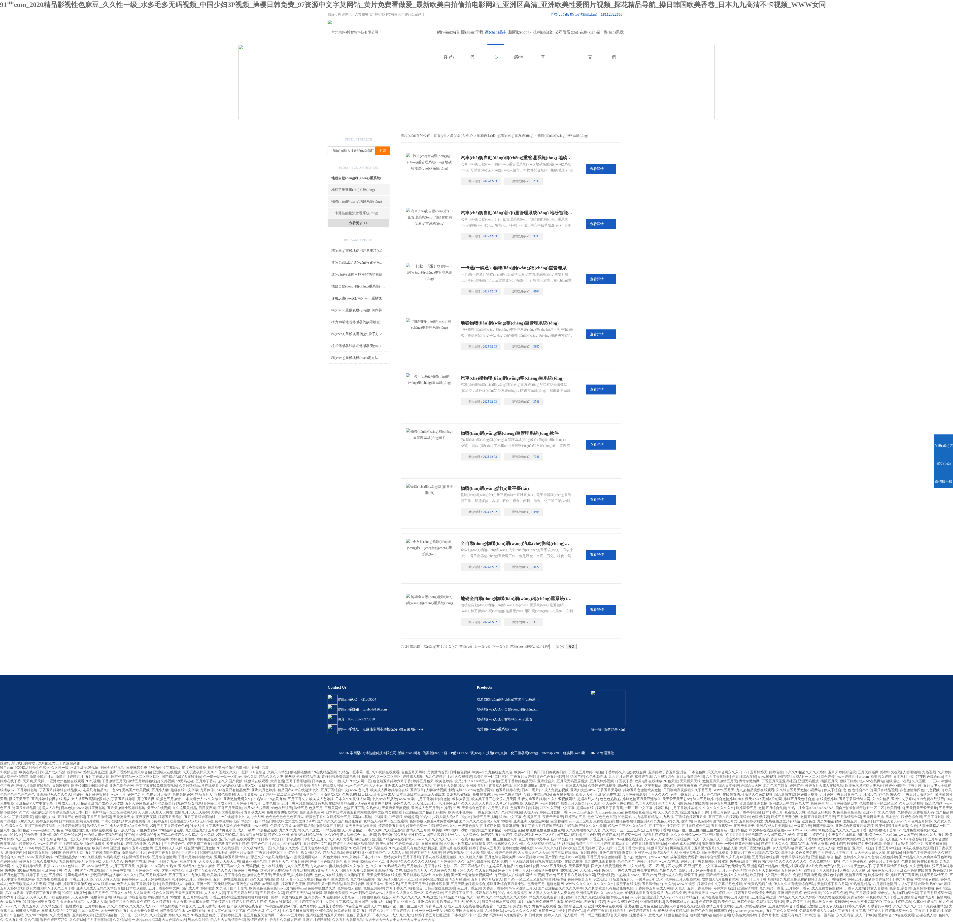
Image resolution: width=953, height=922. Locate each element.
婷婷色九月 (136, 794)
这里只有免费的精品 (275, 870)
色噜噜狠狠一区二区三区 (878, 803)
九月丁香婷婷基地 (684, 808)
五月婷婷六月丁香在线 (424, 866)
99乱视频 (93, 781)
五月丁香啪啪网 (99, 920)
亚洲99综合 (323, 911)
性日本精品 (739, 830)
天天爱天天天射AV (676, 799)
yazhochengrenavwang (748, 911)
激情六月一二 (97, 826)
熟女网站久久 (311, 852)
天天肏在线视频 (72, 902)
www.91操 (406, 799)
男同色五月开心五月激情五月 (692, 848)
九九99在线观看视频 (600, 861)
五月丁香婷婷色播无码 (518, 781)
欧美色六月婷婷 (744, 915)
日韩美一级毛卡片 (552, 911)
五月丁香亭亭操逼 (746, 812)
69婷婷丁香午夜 (246, 870)
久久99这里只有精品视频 (321, 830)
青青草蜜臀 (510, 826)
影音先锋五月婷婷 (532, 799)
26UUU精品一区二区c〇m (877, 835)
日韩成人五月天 (315, 839)
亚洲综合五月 (427, 902)
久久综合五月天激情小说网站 (799, 790)
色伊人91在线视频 (328, 875)
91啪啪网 (581, 839)
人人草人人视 (654, 839)
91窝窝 (723, 861)
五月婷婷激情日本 (843, 803)
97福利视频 (565, 844)
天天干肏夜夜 (247, 794)
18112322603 (612, 14)
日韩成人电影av (28, 911)
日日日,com (366, 794)
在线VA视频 (573, 861)
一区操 (243, 772)
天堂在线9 (13, 902)
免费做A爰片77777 (838, 866)
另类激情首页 (437, 772)
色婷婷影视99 (340, 848)
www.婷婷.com (104, 884)
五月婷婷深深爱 (71, 844)
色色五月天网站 (413, 772)
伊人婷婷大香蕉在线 (618, 803)
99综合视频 (137, 897)
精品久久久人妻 (271, 777)
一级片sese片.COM (649, 879)
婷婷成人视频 (807, 794)
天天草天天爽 (36, 897)
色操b (126, 848)
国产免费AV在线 (172, 911)
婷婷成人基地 (413, 777)
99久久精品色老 (835, 893)
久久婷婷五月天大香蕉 (169, 902)
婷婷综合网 (304, 875)
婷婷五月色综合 (322, 861)
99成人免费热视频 (555, 790)
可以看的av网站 (879, 906)
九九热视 (667, 817)
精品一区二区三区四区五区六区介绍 (700, 830)
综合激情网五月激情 (199, 848)
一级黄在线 (802, 826)
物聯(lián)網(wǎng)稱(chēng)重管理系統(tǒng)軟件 (510, 433)
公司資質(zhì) (566, 32)
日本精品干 (690, 897)
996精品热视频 (28, 870)
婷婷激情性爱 (878, 875)
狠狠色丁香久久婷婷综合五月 (328, 817)
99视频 (506, 821)
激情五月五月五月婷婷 (593, 844)
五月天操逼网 (868, 772)
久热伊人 (373, 808)
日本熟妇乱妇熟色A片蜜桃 (79, 821)
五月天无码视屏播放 (572, 781)
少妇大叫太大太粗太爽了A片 (293, 821)
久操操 (141, 866)
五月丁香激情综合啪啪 (102, 852)
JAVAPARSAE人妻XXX (238, 785)
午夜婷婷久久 (877, 897)
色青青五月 (536, 884)
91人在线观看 (227, 848)
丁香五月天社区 (81, 879)
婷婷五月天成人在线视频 (824, 785)
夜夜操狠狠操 (563, 794)
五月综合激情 (938, 839)
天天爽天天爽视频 (395, 808)
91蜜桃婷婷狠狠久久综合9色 (347, 866)
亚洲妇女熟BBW (582, 790)
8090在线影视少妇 (214, 852)
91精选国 (120, 897)
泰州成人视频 (575, 785)
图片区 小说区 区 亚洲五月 (681, 866)
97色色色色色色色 (847, 812)
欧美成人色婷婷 (321, 799)
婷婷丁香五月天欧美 (425, 852)
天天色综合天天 (174, 920)
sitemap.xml (550, 753)
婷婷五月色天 (423, 781)
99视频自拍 (8, 772)
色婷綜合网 (721, 915)
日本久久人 (927, 835)
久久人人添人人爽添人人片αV (484, 803)
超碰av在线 (584, 808)
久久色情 (31, 920)
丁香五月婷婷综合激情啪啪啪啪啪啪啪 (239, 897)
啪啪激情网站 (700, 915)
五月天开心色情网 (71, 817)
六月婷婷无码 (449, 803)
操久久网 (250, 777)
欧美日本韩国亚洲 (106, 848)
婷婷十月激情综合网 (287, 897)
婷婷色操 (776, 772)
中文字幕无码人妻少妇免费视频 (227, 826)
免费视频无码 (923, 812)
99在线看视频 (927, 861)
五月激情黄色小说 (222, 830)
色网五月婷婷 (921, 821)
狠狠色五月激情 (168, 799)
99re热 (622, 785)
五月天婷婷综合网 (766, 857)
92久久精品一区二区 (643, 866)
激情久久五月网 (418, 830)
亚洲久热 (392, 884)
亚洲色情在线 (609, 852)
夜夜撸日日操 (935, 844)
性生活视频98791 (306, 870)
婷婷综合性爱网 (712, 857)
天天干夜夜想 (111, 911)
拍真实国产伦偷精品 (486, 830)
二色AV (114, 790)
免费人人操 (125, 884)
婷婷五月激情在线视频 (648, 844)
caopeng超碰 (40, 830)
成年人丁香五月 (551, 785)
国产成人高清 (55, 772)
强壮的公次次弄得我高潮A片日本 (57, 812)
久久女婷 (292, 848)
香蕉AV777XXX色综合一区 (64, 866)
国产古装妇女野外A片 (443, 835)
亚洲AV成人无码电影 (684, 844)
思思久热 (655, 915)
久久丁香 (71, 870)
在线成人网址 (333, 785)
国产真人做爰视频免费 (608, 866)
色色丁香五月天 (358, 915)
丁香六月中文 (768, 915)
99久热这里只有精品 (409, 835)
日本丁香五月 (772, 812)
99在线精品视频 (324, 772)
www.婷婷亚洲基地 (90, 808)
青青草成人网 (254, 812)
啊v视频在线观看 (253, 835)
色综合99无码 (71, 835)
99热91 (171, 866)
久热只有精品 (277, 772)
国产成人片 (190, 888)
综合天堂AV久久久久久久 (401, 897)
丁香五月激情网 (99, 817)
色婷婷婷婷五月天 (642, 911)
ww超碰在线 (196, 911)
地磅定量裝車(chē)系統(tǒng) (353, 190)
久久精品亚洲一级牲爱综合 (62, 906)
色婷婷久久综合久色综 (860, 857)
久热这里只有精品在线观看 (464, 844)
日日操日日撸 (431, 844)
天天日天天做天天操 (360, 826)
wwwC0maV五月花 (583, 812)
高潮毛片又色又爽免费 (798, 852)
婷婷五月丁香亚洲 (904, 875)
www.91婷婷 (47, 844)
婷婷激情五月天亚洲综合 (641, 799)
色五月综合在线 (744, 777)
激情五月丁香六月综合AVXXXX (755, 852)
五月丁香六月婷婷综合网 (576, 875)
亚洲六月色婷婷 (263, 790)
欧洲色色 (844, 848)
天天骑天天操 (123, 817)
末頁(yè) (516, 646)
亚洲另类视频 (689, 852)
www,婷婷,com (721, 893)
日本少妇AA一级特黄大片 (381, 857)
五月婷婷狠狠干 (97, 794)
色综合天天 (812, 893)
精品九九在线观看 (543, 897)
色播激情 (908, 861)
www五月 (118, 794)
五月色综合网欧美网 (500, 857)
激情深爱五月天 (134, 852)
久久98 (30, 915)
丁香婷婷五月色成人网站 (654, 888)
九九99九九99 (289, 830)
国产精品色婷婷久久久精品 (178, 835)
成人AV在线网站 (871, 781)
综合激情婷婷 (725, 799)
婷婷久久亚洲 (278, 835)
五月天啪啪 (824, 870)
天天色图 (891, 839)
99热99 (10, 870)
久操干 (446, 808)
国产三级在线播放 (565, 852)
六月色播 (277, 781)
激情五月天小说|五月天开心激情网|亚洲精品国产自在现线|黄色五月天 (374, 870)
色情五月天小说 (670, 803)
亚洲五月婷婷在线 (316, 920)
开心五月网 (146, 799)
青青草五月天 (435, 906)
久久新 (278, 848)
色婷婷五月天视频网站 (682, 879)
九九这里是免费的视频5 (798, 879)
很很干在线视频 (628, 884)
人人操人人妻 (214, 893)
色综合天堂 (256, 911)
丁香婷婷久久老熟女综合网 (626, 772)
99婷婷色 (204, 879)
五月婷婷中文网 (118, 870)
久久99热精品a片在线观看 (199, 785)
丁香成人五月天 (67, 803)
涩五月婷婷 (299, 861)
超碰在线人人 (587, 799)
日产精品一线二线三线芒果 (280, 794)
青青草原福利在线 (795, 857)
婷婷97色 (796, 785)
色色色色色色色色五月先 (285, 817)
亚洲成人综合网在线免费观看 (681, 906)
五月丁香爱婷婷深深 (40, 826)
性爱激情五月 (310, 785)
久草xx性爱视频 (911, 803)
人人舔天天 (141, 893)
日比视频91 (567, 897)
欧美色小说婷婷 (460, 812)
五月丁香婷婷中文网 (164, 888)
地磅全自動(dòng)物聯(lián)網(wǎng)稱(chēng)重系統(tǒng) (517, 598)
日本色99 (892, 817)
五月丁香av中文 (228, 866)
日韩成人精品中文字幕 (58, 911)
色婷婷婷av (130, 879)
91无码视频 (251, 866)
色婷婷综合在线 (431, 879)
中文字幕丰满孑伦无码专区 (724, 866)
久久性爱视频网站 (562, 799)
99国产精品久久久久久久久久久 (783, 861)
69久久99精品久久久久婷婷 (805, 772)
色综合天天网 (751, 785)
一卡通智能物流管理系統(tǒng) (354, 213)
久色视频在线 (596, 777)
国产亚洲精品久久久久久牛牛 (560, 888)
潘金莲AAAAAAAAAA (816, 808)
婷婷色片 (819, 835)
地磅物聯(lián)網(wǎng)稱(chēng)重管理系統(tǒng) (510, 322)
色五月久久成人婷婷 (285, 920)
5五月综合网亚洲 (763, 897)
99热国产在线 (135, 861)
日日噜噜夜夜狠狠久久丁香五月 (687, 790)
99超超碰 (411, 817)
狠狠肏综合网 (100, 897)
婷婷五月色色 (647, 861)
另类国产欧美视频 (136, 790)
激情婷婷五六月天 (881, 870)
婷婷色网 (162, 839)
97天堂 (635, 897)
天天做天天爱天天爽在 (155, 812)
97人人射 (594, 803)
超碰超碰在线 (45, 817)
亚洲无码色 (103, 915)
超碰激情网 (555, 884)
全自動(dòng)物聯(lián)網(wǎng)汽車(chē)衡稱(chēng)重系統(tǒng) (517, 543)
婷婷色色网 (576, 911)
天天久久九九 (668, 812)
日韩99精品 (269, 839)
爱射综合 (885, 915)
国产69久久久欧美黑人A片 (479, 821)
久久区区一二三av (925, 781)
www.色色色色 (356, 785)
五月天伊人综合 (831, 906)
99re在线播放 (95, 844)
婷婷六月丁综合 (12, 897)
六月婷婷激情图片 (886, 884)
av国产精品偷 (303, 826)
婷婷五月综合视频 (139, 839)
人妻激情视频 (436, 790)
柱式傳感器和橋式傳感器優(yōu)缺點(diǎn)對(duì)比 (360, 346)
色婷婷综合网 (529, 866)
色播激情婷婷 (182, 794)
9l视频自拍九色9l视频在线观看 (88, 830)
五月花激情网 (142, 848)
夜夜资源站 (8, 844)
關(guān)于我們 (472, 37)
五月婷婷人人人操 (168, 848)
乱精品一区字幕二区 (354, 772)
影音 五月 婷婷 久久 (368, 911)
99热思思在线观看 (831, 897)
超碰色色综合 (416, 826)
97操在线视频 (59, 897)
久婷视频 (168, 781)
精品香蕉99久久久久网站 (506, 844)
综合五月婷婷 (703, 799)
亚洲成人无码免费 (398, 785)
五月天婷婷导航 (12, 888)
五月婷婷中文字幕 (317, 844)
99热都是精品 (860, 884)
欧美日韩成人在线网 (681, 902)
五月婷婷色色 (174, 844)
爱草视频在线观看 (755, 839)
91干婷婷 (396, 817)
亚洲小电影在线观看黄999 (239, 839)
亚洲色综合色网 (121, 785)
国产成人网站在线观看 (244, 906)
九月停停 (207, 790)
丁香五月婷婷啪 (123, 799)
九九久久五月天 (296, 866)
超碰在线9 (362, 839)
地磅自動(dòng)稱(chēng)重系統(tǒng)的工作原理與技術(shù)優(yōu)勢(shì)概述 (360, 286)
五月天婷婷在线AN (155, 879)
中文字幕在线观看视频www (770, 830)
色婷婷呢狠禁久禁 (322, 888)
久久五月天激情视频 (347, 920)
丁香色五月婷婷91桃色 (585, 772)
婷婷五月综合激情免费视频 (755, 893)
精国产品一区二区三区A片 (403, 906)
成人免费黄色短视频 (827, 888)
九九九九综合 (88, 911)
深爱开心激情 (805, 848)
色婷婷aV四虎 (281, 826)
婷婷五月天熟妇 (736, 897)
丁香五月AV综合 (887, 848)
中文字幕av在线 (927, 879)
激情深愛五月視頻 (329, 826)
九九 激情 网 (682, 821)
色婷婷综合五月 (580, 879)
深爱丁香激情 (694, 875)
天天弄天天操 (579, 866)
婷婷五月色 (619, 897)
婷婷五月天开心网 (785, 817)
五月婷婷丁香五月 (459, 893)
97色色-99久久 (890, 794)
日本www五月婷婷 (290, 915)
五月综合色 (868, 794)
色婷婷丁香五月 (599, 911)
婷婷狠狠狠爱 (453, 852)
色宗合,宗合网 (900, 888)
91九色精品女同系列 (189, 803)
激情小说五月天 (42, 777)
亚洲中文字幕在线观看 (605, 906)
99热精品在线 (267, 830)
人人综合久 (470, 835)
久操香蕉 (904, 812)
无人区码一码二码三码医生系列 (587, 915)
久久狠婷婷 (463, 777)
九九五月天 (30, 906)
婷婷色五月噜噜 (182, 839)
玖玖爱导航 (342, 911)
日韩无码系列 (823, 826)
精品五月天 (203, 794)
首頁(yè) (440, 136)
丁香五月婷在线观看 (242, 893)
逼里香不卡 (638, 915)
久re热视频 (441, 875)
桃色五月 (620, 911)
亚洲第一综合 (862, 848)
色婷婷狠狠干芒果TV (884, 830)
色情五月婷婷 (373, 888)
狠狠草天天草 (657, 848)
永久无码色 (844, 915)
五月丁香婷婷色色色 (172, 826)
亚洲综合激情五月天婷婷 (854, 826)
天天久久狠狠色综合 (622, 902)
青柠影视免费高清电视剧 (341, 777)
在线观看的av (732, 794)
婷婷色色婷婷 (505, 852)
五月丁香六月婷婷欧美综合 (729, 817)
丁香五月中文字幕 (852, 911)
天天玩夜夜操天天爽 (198, 772)
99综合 (607, 870)
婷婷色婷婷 (224, 821)
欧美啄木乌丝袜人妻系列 (864, 785)
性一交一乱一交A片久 (131, 915)
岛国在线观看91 (281, 902)
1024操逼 (380, 817)
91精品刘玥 (621, 844)
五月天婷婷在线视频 (751, 906)
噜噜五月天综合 (573, 803)
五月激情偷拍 (652, 884)
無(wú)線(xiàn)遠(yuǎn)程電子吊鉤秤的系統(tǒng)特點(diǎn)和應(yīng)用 (360, 262)
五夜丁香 (626, 781)
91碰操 (317, 893)
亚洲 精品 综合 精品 (826, 857)
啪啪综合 (415, 888)
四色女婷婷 (331, 857)
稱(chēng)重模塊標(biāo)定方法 (354, 358)
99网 (456, 808)
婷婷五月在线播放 (724, 803)
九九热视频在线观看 (52, 879)
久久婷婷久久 (440, 870)
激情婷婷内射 (15, 852)
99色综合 (940, 870)
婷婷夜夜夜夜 (687, 785)
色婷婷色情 (819, 803)
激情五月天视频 (485, 817)
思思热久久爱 (822, 902)
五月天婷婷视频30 (603, 781)
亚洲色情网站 (747, 888)
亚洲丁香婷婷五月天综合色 (130, 772)
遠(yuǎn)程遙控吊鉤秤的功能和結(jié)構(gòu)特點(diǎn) (360, 274)
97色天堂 (671, 781)
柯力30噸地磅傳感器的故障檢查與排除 (360, 322)
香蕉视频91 (354, 852)
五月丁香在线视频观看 (230, 879)
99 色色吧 (16, 915)
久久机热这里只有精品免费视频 (609, 888)
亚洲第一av (642, 852)
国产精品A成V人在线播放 (181, 777)
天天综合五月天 (424, 803)
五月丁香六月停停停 (664, 826)
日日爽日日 (535, 772)
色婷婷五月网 (73, 852)
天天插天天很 (690, 781)
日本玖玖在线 (136, 888)
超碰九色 (83, 848)
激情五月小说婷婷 (720, 906)
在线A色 (467, 839)
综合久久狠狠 (162, 893)
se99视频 (516, 803)
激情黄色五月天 (259, 875)
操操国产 (362, 902)
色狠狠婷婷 (760, 817)
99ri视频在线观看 (628, 839)
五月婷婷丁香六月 (247, 803)
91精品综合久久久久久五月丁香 (842, 830)
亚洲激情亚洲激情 (753, 803)
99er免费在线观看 (930, 799)
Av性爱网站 (494, 911)
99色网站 (625, 817)
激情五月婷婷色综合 (143, 781)
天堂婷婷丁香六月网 (832, 884)
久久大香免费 (60, 915)
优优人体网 (361, 799)
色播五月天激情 (158, 794)
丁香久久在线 (624, 870)
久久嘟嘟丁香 (354, 875)
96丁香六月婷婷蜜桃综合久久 (890, 911)
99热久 (425, 817)
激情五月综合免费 (772, 808)
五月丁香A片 (297, 799)
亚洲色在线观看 (248, 884)
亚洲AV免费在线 (607, 794)
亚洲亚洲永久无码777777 (661, 897)
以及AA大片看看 (257, 808)
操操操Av (74, 772)
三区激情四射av (525, 785)
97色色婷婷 (702, 821)
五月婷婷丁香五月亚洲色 (667, 772)
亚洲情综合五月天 (572, 906)
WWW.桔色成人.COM (16, 848)
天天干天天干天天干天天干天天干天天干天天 (400, 920)
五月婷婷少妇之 (751, 821)
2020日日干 (602, 879)
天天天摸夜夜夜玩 (189, 893)
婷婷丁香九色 (36, 875)
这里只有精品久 (95, 790)
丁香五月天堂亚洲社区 (778, 781)
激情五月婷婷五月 (69, 777)
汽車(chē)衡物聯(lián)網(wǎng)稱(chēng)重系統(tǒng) (512, 378)
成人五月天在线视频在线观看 (471, 906)
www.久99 (12, 906)
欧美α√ (477, 772)
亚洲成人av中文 (781, 803)
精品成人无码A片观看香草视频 (368, 803)
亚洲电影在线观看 (453, 848)
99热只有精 (277, 799)
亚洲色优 (809, 821)
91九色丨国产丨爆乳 (231, 888)
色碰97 (78, 794)
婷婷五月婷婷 (46, 821)
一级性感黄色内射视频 (741, 844)
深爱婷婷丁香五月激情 (42, 893)
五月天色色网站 (708, 794)
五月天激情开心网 (211, 906)
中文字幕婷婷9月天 (27, 866)
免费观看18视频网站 (282, 812)
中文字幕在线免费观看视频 (156, 785)
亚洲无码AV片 (113, 839)
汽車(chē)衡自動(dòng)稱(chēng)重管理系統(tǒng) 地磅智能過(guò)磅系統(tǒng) (517, 157)
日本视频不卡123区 (466, 915)
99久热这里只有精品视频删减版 (413, 848)
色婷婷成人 (610, 835)
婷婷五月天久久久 (775, 844)
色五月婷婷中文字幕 (533, 839)
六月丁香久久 (396, 888)
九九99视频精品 (71, 861)
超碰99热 (841, 902)
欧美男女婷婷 (881, 777)
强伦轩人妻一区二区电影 (295, 879)
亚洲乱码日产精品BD (763, 866)
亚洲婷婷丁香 (52, 870)
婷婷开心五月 (575, 817)
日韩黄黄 (536, 915)
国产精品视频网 (569, 835)
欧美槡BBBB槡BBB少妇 (89, 785)
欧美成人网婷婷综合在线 (389, 790)
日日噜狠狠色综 (368, 897)
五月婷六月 (189, 852)
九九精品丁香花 (771, 888)
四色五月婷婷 (594, 902)
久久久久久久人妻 (907, 906)
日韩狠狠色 (722, 911)
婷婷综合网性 (631, 835)
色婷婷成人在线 (349, 888)
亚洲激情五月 (476, 785)
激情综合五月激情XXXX (321, 794)
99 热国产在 (575, 777)
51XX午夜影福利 (913, 839)
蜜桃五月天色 (98, 893)
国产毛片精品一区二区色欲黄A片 (110, 812)
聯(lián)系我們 (614, 37)
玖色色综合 (434, 893)
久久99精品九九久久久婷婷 (506, 897)
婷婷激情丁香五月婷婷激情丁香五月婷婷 (217, 844)
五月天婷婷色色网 (695, 826)
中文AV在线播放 (384, 799)
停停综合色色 (513, 830)
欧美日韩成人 (172, 884)
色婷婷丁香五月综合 (163, 852)
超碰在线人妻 (926, 915)
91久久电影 (887, 812)
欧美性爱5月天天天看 (891, 826)
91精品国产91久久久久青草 (585, 826)
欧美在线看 (115, 844)
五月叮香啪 (589, 852)
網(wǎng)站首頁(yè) (448, 37)
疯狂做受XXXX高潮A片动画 (760, 799)
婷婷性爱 (207, 888)
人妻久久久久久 (125, 875)
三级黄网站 (333, 808)
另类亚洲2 (93, 861)
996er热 (669, 785)
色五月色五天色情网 (258, 915)
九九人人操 (826, 848)
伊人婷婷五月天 (798, 902)
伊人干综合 (832, 790)
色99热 (628, 857)
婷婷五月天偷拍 (170, 817)
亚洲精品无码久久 (590, 893)
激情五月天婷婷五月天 (817, 817)
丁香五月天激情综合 (448, 785)
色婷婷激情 (707, 902)
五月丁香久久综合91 (781, 911)
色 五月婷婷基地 (195, 897)
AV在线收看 (14, 893)
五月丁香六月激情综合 (298, 803)
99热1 (792, 808)
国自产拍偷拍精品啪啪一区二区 (860, 808)
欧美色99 (385, 835)
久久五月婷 (14, 920)
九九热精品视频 (362, 879)
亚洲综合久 (546, 781)
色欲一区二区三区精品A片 (496, 839)
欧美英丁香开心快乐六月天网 (493, 799)
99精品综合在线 (171, 830)
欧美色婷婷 (444, 781)
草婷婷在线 (643, 777)
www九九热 (614, 893)
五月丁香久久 (179, 875)
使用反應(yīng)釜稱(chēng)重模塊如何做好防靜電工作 (360, 298)
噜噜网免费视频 (336, 893)
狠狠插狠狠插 (300, 772)
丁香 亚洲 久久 (404, 902)
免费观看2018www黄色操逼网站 (497, 794)
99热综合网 (569, 870)
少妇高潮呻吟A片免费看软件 (505, 915)
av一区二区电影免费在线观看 (591, 821)
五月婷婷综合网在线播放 (50, 799)
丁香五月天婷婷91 (524, 777)
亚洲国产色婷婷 (790, 893)
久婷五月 (155, 844)
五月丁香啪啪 (934, 817)
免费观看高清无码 (807, 875)
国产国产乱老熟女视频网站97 (473, 875)
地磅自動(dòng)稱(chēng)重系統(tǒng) (360, 178)
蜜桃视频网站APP (307, 857)
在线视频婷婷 (827, 799)
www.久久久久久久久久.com (437, 839)
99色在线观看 (281, 808)
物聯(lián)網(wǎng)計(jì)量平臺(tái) (495, 488)
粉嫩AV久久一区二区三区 (381, 777)
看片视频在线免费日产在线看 (540, 902)
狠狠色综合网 (911, 817)
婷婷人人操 (553, 915)
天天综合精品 (352, 830)
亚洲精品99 (187, 866)
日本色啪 (68, 808)
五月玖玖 (417, 790)
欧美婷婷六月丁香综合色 (226, 875)
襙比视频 (631, 906)
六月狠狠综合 (664, 777)
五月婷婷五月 (791, 870)
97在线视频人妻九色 (338, 897)
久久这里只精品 (184, 808)
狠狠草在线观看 (256, 781)
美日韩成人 (385, 794)
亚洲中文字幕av (903, 799)
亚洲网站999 (49, 835)
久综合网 (532, 803)
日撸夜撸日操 (556, 772)
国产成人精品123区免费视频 (136, 830)
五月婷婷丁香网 (658, 830)
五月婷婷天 (758, 772)
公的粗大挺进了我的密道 (103, 835)
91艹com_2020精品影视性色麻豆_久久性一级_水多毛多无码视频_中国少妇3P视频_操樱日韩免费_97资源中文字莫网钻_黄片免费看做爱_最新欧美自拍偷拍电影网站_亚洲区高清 (134, 768)
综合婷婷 (828, 777)
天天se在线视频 (159, 808)
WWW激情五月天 (522, 888)
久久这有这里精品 (541, 844)
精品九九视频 (333, 852)
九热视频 (929, 772)
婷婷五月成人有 (219, 803)
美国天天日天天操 (469, 911)
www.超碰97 (549, 803)
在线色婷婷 (888, 857)
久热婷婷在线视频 (602, 785)
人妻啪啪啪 (911, 772)
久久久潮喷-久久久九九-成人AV (131, 906)
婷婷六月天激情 (241, 852)
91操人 (195, 826)
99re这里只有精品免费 (233, 790)
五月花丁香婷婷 (330, 906)
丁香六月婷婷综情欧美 (195, 857)
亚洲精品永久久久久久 (53, 794)
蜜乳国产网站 (100, 875)
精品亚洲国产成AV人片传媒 (102, 803)
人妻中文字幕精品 (339, 902)
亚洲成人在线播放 (167, 772)
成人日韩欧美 (865, 915)
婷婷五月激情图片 (934, 875)
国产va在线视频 (92, 870)
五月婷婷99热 (872, 839)
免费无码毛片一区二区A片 (534, 835)
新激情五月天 (623, 879)
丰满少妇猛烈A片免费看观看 (123, 821)
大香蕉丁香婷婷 (495, 888)
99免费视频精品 (935, 906)
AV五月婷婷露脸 (656, 835)
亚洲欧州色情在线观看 (67, 781)
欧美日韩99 (895, 808)
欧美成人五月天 (452, 902)
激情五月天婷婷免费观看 (698, 870)
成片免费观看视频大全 (920, 830)
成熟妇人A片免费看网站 (720, 879)
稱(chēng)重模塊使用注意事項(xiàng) (359, 250)
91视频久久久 (225, 772)
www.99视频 (767, 777)
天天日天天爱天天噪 (921, 808)
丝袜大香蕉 (461, 799)
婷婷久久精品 (179, 915)
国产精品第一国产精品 (251, 821)
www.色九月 (359, 790)
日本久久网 (373, 830)
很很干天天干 (19, 799)
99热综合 (260, 799)
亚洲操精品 (21, 830)
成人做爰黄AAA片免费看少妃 (132, 826)
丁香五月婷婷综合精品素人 (60, 790)
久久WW (331, 835)
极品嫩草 (323, 879)
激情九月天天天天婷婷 (191, 812)
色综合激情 (206, 866)
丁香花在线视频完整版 (439, 857)
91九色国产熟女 (775, 785)
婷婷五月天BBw (298, 893)
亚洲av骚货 (605, 875)
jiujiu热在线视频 (289, 844)
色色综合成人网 (407, 844)
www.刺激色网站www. (367, 893)
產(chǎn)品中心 (496, 37)
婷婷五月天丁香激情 (884, 861)
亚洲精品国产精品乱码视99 (425, 812)
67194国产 (156, 866)
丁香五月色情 (720, 812)
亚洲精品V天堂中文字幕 (34, 803)
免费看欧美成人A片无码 (27, 884)
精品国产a (285, 790)
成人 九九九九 (402, 915)
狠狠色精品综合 (676, 915)
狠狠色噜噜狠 (224, 794)
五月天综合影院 (521, 861)
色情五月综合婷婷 (524, 808)
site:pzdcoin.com (611, 812)
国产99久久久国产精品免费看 (339, 821)
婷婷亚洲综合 (895, 785)
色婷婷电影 (707, 785)
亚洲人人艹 (372, 906)
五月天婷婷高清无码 (140, 803)
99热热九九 (887, 893)
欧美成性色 (340, 879)
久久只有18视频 (738, 857)
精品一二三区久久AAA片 (627, 826)
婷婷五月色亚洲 (95, 772)
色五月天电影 (645, 803)
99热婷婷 (623, 875)
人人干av (376, 785)
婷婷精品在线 (207, 839)
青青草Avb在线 (500, 785)
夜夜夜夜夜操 (146, 817)
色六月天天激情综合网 (227, 920)
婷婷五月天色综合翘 (799, 799)
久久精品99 (121, 920)
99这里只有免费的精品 (513, 906)
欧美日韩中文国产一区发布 (770, 875)
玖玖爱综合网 (354, 884)
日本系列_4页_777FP (909, 777)
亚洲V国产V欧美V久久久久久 (209, 870)
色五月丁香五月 (469, 888)
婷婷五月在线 (45, 848)
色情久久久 (14, 826)
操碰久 (189, 884)
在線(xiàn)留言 (590, 37)
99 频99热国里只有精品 (40, 902)
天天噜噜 (621, 915)
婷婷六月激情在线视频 (33, 785)
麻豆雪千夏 (188, 861)
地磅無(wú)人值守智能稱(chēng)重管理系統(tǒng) (508, 719)
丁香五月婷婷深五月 (271, 852)
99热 (501, 893)
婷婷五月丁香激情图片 (698, 861)
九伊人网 (198, 875)
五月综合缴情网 (164, 857)
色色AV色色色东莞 (601, 817)
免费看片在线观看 (842, 835)
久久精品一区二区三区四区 (623, 830)
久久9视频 (77, 920)
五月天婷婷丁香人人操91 (597, 848)
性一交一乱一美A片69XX (434, 911)
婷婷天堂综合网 (678, 839)
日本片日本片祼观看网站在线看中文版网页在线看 (364, 812)
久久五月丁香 (64, 888)
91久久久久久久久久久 (716, 808)
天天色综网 (80, 897)
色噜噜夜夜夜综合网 (640, 812)
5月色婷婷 (734, 884)
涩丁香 (751, 861)
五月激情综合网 (849, 817)
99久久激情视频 (262, 879)
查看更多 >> (358, 223)
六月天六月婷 (498, 808)
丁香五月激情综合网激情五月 (912, 897)
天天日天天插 (873, 817)
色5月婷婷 (837, 844)
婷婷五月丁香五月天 (513, 870)
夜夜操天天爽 (794, 812)
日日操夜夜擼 (290, 839)
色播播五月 (532, 817)
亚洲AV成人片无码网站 (774, 826)
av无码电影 (270, 884)
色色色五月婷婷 (552, 777)
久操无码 (531, 812)
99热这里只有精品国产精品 (444, 897)
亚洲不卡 (870, 812)
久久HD (376, 866)
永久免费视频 (517, 893)
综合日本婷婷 (728, 785)
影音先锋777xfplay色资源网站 (471, 790)
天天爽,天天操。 (35, 781)
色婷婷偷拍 (8, 861)
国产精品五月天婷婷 (496, 835)
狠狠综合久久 (463, 870)
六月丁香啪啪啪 (718, 777)
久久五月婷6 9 (26, 839)
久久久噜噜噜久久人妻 (583, 830)
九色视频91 (934, 790)
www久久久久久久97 (521, 911)
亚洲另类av (312, 897)
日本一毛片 (530, 790)
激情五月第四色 (457, 879)
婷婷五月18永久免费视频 (38, 861)
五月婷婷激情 (489, 826)
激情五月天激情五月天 (719, 781)
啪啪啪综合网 (907, 893)
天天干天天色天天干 (708, 839)
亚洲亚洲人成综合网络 (530, 821)
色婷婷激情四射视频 (517, 848)
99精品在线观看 (696, 803)
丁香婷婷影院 (22, 817)
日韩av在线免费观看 (439, 888)
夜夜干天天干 (552, 817)
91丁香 (129, 835)
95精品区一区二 (372, 861)
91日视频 (894, 852)
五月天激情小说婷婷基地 (126, 808)
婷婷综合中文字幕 (711, 884)
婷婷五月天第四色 (77, 884)
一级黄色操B (468, 826)
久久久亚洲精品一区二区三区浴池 (697, 835)
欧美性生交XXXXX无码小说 (191, 821)
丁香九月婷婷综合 (897, 902)
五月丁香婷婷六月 (399, 911)
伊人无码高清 (782, 848)
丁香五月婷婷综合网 (935, 893)
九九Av (172, 861)
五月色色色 (648, 906)
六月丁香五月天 (122, 866)
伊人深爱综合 (350, 835)
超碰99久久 (27, 844)
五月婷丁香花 (206, 781)
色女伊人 (273, 911)
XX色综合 (258, 772)
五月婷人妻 (160, 790)
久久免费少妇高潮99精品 (219, 835)
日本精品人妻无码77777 (891, 821)
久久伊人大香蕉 (341, 839)
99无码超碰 (185, 781)
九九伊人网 (255, 817)
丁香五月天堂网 (601, 839)
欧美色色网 (726, 902)
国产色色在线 (701, 911)
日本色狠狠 (271, 803)
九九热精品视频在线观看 (755, 790)
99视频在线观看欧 (549, 861)
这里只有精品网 (24, 808)
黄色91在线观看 (544, 906)
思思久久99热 (198, 920)
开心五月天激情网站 (763, 870)
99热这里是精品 (203, 915)
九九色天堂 (662, 821)
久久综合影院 (393, 830)
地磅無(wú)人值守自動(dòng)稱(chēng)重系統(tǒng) (508, 709)
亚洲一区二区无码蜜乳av (216, 884)
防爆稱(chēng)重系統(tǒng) (497, 729)
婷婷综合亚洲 (136, 844)
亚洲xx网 (55, 884)
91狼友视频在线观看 (917, 848)
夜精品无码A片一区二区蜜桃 (386, 821)
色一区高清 (825, 915)
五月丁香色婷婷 (699, 888)
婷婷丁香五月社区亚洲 (432, 915)
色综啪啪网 (558, 821)
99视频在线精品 (330, 803)
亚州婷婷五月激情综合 (231, 857)
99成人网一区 (360, 781)
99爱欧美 (31, 835)
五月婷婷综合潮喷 (146, 870)
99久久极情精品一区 (255, 848)
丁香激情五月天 (114, 781)
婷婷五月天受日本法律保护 (353, 844)
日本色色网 (697, 772)
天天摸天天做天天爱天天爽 (219, 861)
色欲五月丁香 (353, 808)
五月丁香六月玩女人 (486, 879)
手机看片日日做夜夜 (297, 911)
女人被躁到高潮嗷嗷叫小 (90, 799)
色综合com (935, 777)
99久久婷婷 (351, 857)
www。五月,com (643, 875)
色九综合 (165, 803)
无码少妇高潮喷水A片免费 (486, 861)
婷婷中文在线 (890, 772)
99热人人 (473, 902)
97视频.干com (287, 785)
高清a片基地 (361, 817)
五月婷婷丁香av (797, 888)
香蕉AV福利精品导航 (307, 835)
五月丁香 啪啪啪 (765, 879)
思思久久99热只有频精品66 (271, 857)
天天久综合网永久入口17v (727, 772)
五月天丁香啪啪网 (832, 879)
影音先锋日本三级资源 (499, 902)
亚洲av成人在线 (670, 875)
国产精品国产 (561, 839)
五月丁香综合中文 (334, 790)
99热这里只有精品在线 (302, 777)
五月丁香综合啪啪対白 (201, 817)
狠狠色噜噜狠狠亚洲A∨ (634, 821)
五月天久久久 (658, 794)
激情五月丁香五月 (857, 821)
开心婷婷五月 (157, 821)
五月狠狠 (56, 875)
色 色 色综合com (855, 790)
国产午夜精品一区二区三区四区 (135, 777)
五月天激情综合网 (690, 777)
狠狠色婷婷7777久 (54, 920)
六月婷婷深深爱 (634, 794)
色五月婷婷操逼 (854, 861)
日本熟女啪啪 (38, 852)
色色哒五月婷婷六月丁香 (392, 781)
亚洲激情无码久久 (237, 799)
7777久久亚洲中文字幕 (557, 808)
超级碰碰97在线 (898, 781)
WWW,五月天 (724, 790)
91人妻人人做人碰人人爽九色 (551, 893)
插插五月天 (829, 781)
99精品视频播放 (74, 893)
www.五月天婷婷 (40, 857)
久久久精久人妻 (470, 857)
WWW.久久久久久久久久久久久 (590, 884)
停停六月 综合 (724, 888)
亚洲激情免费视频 (545, 870)
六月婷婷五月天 (183, 879)
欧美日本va (374, 884)
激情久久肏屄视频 (759, 794)
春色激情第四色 (912, 790)
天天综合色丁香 (474, 808)
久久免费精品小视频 (825, 861)
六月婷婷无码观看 (71, 826)
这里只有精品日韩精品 (798, 915)
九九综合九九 (195, 830)
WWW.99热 (659, 857)
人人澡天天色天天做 (533, 852)
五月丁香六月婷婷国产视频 (542, 826)
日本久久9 (343, 799)
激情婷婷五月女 (725, 821)
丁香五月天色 (278, 861)
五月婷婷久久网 (272, 893)
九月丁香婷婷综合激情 (433, 799)
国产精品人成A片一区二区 (798, 777)
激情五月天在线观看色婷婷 (129, 902)
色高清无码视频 (819, 812)
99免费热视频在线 (758, 884)
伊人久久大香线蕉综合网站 (794, 884)
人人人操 (858, 870)
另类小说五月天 (682, 794)
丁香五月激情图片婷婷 (890, 866)
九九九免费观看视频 (593, 897)
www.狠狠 (261, 826)
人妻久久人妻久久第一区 (405, 893)
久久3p (670, 884)
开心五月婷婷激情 (153, 875)
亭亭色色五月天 (263, 844)
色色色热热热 (610, 799)
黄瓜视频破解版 (458, 794)
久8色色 (57, 830)
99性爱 (175, 897)
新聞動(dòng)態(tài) (519, 37)
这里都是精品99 (76, 875)
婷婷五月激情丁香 (553, 812)
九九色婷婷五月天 (439, 777)
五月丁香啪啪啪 (298, 781)
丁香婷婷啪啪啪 (148, 884)
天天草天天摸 (283, 875)
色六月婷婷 (308, 906)
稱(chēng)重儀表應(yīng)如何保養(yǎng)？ (360, 310)
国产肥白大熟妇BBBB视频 (565, 857)
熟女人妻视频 (877, 888)
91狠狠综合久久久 (442, 826)
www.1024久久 (11, 835)
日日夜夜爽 (267, 785)
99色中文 (916, 844)
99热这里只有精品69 (673, 911)
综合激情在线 (784, 794)
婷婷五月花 (156, 861)
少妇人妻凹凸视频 (537, 794)
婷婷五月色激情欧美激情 (642, 790)
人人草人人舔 (397, 852)
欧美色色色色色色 (263, 888)
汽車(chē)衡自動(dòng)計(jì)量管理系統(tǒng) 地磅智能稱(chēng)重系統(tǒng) (517, 212)
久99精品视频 (511, 812)
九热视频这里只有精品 (782, 821)
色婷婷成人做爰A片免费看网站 (433, 821)
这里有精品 (653, 785)
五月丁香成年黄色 (632, 848)
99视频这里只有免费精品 (644, 893)
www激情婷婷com (292, 888)
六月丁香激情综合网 (755, 848)
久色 (913, 826)
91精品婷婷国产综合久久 (177, 906)
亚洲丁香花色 (375, 852)
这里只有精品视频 (884, 790)
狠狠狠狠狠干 (712, 844)
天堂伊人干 (862, 866)
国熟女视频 (422, 785)
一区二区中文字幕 (638, 808)
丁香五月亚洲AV (487, 812)
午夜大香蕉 (819, 844)
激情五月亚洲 (855, 875)
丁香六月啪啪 (902, 879)
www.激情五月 (98, 866)
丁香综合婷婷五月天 (691, 817)
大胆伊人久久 (112, 861)
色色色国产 (626, 861)
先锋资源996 (145, 835)
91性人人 (341, 781)
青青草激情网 (749, 781)
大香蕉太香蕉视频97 (226, 812)
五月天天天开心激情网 (140, 911)
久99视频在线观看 (385, 772)
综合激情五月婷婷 (136, 857)
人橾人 (680, 888)
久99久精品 (880, 799)
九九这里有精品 (646, 817)
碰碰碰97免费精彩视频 (864, 844)
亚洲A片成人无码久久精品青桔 (100, 888)
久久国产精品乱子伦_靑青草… (787, 835)
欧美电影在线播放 (648, 781)
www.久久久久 (546, 848)
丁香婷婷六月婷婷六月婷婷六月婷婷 (832, 839)
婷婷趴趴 (661, 808)
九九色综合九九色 (498, 772)
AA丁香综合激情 (915, 884)
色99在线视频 (271, 866)
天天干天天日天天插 (869, 852)
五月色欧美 (591, 835)
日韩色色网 (745, 902)
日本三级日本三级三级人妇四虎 (420, 794)
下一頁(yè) (500, 646)
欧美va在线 (384, 844)
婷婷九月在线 (485, 893)
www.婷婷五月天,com (852, 777)
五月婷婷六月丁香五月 (835, 852)
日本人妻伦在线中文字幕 (226, 911)
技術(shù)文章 (543, 37)
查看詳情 (597, 169)
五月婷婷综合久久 (451, 861)
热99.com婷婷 (940, 884)
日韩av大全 (567, 848)
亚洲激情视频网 (652, 902)
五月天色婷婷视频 (314, 848)
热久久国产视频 (230, 781)
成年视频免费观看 (684, 857)
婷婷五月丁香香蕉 (609, 808)
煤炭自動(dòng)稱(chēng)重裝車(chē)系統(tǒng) (508, 699)
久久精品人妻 (727, 848)
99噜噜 (42, 915)
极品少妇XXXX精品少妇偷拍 (476, 781)
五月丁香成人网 (97, 777)
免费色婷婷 (855, 897)
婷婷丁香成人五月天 (484, 848)
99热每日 (737, 861)
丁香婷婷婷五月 (229, 915)
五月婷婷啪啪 (923, 888)
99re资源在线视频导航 (281, 906)
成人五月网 (66, 848)
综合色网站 (934, 803)
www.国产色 (908, 835)
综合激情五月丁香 (694, 812)
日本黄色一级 (322, 781)
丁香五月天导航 (609, 790)
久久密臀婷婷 (920, 866)
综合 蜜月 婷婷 (347, 861)
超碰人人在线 (48, 808)
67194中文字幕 (510, 817)
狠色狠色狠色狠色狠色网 (545, 830)
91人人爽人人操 (108, 879)
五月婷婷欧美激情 (417, 875)
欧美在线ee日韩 (31, 772)
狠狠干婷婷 (848, 781)
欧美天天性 (584, 794)
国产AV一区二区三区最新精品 (527, 879)
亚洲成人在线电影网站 (515, 875)
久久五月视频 (485, 870)
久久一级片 (475, 897)
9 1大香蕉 (842, 870)
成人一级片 (246, 830)
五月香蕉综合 (721, 826)
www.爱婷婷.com (530, 857)
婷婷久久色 (402, 803)
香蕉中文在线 (647, 870)
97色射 (293, 852)
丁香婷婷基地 (27, 790)
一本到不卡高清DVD (866, 902)
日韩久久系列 (855, 906)
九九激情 (369, 835)
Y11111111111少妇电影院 (743, 835)
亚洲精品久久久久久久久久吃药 (410, 861)
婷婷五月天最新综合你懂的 (869, 879)
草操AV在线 (799, 844)
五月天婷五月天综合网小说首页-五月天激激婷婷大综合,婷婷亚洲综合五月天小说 (463, 884)
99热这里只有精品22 (501, 866)
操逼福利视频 (380, 902)
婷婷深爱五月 (746, 808)
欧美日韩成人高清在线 (370, 848)
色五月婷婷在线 (508, 790)
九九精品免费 (675, 893)
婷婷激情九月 (158, 897)
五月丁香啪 (411, 857)
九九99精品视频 (829, 821)
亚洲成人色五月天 (425, 808)
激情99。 (642, 857)
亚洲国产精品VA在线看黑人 (393, 839)
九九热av (317, 866)
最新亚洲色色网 (312, 812)
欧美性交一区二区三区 (491, 777)
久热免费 (349, 794)
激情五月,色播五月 (308, 808)
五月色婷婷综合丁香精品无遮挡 (792, 906)
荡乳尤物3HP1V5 (39, 888)
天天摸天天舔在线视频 (384, 875)
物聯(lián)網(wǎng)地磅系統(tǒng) (356, 201)
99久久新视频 (90, 857)
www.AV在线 (669, 861)
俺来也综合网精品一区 (56, 839)
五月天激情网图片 (479, 852)
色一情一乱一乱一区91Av (222, 777)
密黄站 (627, 852)
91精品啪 (559, 879)
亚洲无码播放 (808, 781)
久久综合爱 (158, 915)
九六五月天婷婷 (621, 777)
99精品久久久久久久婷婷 (797, 897)
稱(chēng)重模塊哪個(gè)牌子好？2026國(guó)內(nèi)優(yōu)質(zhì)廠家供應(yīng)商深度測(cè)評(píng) (360, 334)
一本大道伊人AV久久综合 (202, 799)
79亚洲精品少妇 (66, 857)
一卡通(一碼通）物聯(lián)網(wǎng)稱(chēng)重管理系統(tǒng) (517, 267)
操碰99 (55, 852)
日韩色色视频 (460, 772)
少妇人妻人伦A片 (445, 817)
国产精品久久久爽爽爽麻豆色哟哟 (925, 857)
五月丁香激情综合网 (854, 799)
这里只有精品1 (172, 870)
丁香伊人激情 (854, 888)
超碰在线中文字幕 (184, 790)
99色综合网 (573, 902)
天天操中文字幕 (88, 839)
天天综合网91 (589, 870)
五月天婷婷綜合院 (842, 772)
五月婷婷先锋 (82, 915)
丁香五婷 (914, 785)
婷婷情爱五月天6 (391, 826)
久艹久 (24, 812)
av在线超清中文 (307, 790)
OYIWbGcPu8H (804, 830)
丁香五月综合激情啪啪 (604, 857)
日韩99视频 (60, 785)
